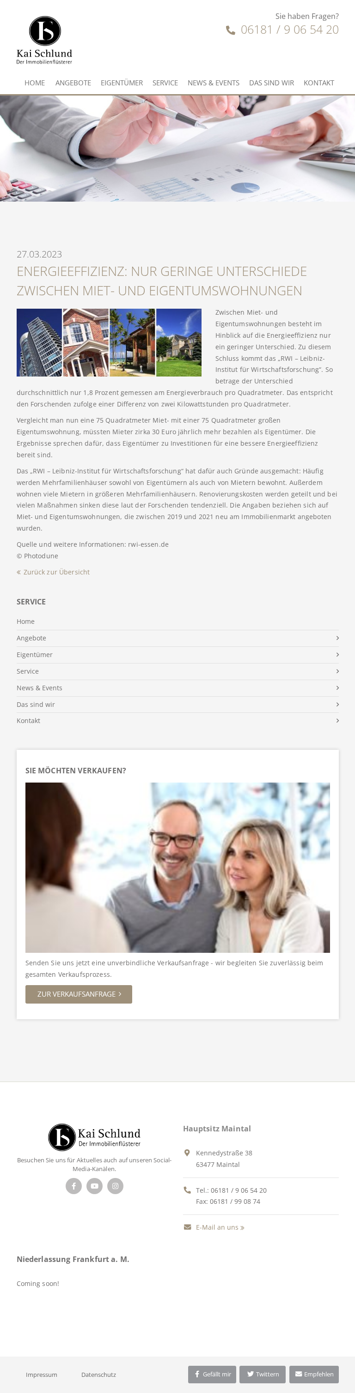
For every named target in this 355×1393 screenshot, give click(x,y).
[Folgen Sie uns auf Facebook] (74, 1186)
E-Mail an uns (216, 1227)
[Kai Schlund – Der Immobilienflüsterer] (94, 1136)
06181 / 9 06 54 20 (288, 29)
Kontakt (319, 82)
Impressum (41, 1374)
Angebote (73, 82)
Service (165, 82)
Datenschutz (98, 1374)
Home (34, 82)
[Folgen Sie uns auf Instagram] (115, 1186)
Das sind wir (271, 82)
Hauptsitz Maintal (217, 1129)
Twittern (267, 1374)
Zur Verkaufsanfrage (76, 993)
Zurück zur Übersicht (57, 572)
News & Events (213, 82)
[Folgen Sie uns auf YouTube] (94, 1186)
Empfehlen (318, 1374)
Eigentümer (122, 82)
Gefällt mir (216, 1374)
